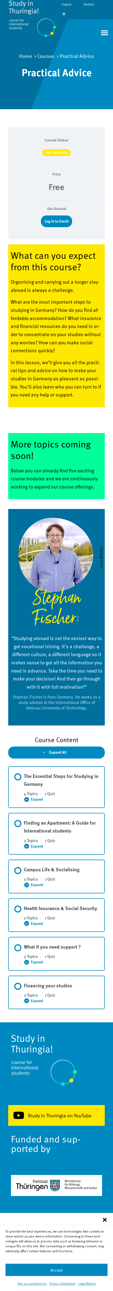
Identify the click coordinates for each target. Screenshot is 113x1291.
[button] (105, 1219)
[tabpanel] (56, 485)
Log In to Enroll (57, 221)
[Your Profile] (64, 14)
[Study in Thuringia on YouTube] (19, 1115)
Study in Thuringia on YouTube (59, 1115)
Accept (56, 1270)
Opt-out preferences (32, 1283)
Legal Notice (87, 1283)
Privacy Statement (62, 1283)
